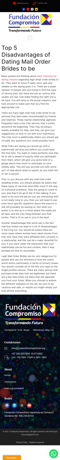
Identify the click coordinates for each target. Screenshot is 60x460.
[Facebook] (7, 405)
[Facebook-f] (23, 9)
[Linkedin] (28, 9)
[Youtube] (36, 9)
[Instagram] (32, 9)
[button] (30, 37)
